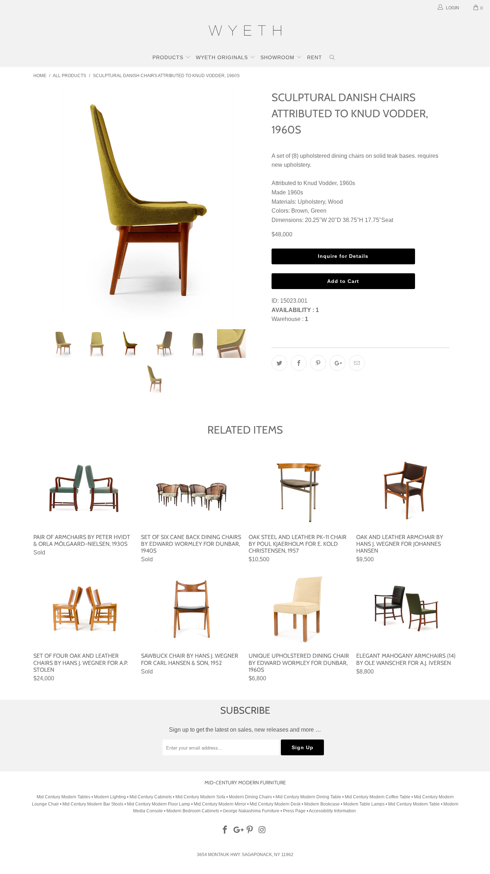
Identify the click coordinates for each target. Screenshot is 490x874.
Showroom (278, 57)
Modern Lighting (110, 796)
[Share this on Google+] (337, 363)
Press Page (294, 810)
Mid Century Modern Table (414, 804)
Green (318, 211)
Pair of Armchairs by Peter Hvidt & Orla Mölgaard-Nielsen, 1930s (83, 490)
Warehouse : (290, 319)
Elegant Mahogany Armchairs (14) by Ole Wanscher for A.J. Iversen (406, 609)
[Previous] (45, 203)
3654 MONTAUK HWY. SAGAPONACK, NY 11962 (245, 854)
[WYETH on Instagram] (262, 830)
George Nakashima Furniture (251, 810)
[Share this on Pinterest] (318, 363)
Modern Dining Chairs (250, 796)
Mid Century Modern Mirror (220, 804)
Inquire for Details (343, 256)
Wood (335, 202)
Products (168, 57)
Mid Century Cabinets (151, 796)
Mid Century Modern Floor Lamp (158, 804)
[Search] (332, 58)
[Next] (252, 203)
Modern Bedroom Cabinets (192, 810)
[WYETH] (245, 31)
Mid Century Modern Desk (275, 804)
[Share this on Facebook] (299, 363)
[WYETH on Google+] (237, 830)
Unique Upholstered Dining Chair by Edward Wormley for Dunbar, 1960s (299, 609)
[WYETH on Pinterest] (250, 830)
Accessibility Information (332, 810)
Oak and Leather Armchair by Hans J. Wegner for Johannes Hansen (406, 490)
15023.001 (293, 301)
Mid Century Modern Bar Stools (92, 804)
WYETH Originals (223, 57)
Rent (314, 57)
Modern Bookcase (322, 804)
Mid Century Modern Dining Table (308, 796)
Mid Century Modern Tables (63, 796)
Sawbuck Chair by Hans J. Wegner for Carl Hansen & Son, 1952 (191, 609)
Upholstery (311, 202)
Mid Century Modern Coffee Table (377, 796)
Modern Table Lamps (364, 804)
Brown (299, 211)
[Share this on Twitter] (279, 363)
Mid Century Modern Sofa (200, 796)
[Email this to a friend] (357, 363)
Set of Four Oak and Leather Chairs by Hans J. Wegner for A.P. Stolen (83, 609)
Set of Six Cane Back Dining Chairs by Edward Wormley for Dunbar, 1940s (191, 490)
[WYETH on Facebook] (225, 830)
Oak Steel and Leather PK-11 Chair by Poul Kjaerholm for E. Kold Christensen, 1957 (299, 490)
